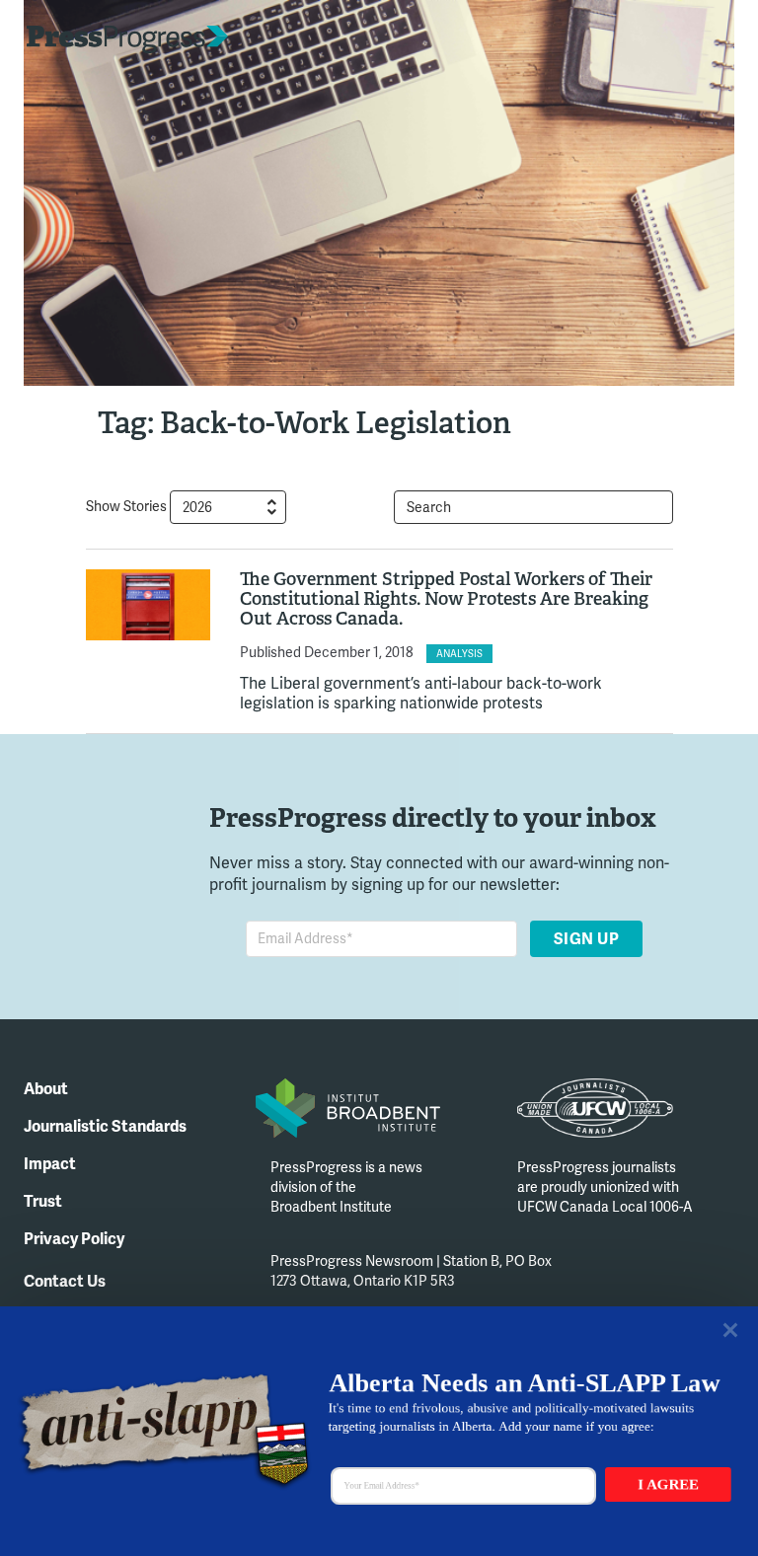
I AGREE (668, 1484)
